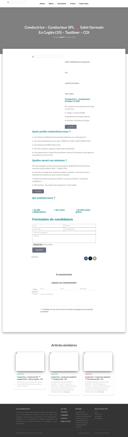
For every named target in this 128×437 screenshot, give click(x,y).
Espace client (83, 3)
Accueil (64, 409)
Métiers (51, 3)
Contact (72, 3)
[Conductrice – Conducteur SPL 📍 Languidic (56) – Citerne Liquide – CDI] (30, 361)
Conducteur (44, 257)
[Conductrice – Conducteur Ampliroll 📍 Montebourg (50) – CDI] (98, 361)
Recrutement (62, 3)
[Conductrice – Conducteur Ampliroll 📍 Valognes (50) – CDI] (64, 361)
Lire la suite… (67, 392)
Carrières (64, 415)
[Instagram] (117, 4)
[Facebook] (107, 4)
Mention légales (84, 433)
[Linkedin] (112, 4)
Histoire (42, 3)
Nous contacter (101, 409)
